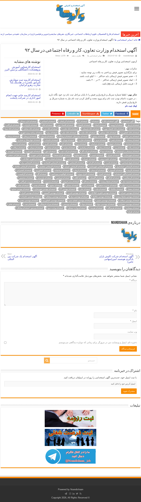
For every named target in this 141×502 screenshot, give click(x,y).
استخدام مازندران (44, 178)
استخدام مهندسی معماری (129, 204)
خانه (136, 40)
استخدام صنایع (80, 155)
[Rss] (80, 494)
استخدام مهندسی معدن (29, 200)
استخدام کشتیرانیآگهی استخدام (127, 174)
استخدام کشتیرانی (24, 170)
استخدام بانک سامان (31, 129)
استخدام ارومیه (117, 125)
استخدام (95, 121)
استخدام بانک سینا (12, 129)
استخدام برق (52, 133)
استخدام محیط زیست (109, 182)
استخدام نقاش (14, 204)
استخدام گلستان (96, 178)
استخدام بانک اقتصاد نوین (114, 129)
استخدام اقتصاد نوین (65, 125)
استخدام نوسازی (132, 208)
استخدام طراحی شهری (40, 155)
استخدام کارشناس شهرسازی (100, 167)
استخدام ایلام (47, 125)
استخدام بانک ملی (69, 133)
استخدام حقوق (115, 144)
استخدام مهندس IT (67, 189)
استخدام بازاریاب (30, 125)
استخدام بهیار (114, 136)
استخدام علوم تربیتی (108, 159)
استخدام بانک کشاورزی (130, 133)
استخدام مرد (88, 185)
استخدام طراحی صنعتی (17, 155)
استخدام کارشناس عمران (74, 167)
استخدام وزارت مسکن (76, 208)
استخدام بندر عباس (131, 136)
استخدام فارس (72, 159)
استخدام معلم (23, 185)
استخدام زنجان (104, 148)
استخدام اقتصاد (84, 125)
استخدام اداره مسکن (28, 121)
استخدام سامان (53, 148)
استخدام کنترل (104, 174)
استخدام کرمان (80, 170)
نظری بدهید (76, 56)
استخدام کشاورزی (43, 170)
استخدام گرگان (113, 178)
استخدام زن (119, 148)
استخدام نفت (29, 204)
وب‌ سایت (132, 331)
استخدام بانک (134, 129)
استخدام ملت (100, 189)
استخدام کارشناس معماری (49, 167)
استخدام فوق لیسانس (130, 163)
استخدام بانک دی (50, 129)
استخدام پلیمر (116, 140)
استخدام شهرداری (33, 151)
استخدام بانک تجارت (70, 129)
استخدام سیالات (19, 148)
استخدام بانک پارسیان (91, 129)
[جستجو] (47, 360)
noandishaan (128, 56)
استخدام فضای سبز (54, 159)
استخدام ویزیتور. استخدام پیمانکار (30, 208)
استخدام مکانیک (117, 189)
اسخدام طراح (133, 212)
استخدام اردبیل (133, 125)
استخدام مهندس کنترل (30, 193)
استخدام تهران (68, 140)
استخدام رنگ (134, 148)
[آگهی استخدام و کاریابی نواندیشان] (70, 13)
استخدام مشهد (55, 185)
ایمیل (133, 321)
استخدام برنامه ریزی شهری (31, 133)
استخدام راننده (19, 144)
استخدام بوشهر (98, 136)
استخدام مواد (87, 204)
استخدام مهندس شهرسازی (44, 189)
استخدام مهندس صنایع (20, 189)
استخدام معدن (39, 185)
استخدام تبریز (101, 140)
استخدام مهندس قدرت (76, 193)
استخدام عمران (89, 159)
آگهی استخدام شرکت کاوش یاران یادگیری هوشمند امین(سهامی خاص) (116, 258)
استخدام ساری (69, 148)
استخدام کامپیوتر (115, 170)
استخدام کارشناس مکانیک (25, 167)
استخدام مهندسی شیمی (105, 200)
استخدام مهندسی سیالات (129, 200)
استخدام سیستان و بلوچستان (127, 151)
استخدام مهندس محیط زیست (127, 197)
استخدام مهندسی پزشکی (56, 197)
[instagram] (70, 494)
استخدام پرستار (30, 136)
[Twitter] (77, 494)
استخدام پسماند (133, 140)
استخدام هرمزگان (114, 208)
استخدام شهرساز (14, 151)
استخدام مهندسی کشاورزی (53, 200)
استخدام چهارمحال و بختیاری (29, 140)
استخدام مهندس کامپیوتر (53, 193)
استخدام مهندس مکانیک (102, 197)
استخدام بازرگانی (12, 125)
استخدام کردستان (98, 170)
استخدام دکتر (66, 144)
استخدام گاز (41, 174)
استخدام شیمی (97, 155)
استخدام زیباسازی (87, 148)
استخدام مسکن (72, 185)
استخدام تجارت (85, 140)
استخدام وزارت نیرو (55, 208)
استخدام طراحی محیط (130, 159)
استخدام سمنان (36, 148)
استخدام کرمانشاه (62, 170)
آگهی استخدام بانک (110, 121)
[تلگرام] (65, 494)
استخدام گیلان (79, 178)
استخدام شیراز (113, 155)
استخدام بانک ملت (88, 133)
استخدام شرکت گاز (89, 151)
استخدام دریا (81, 144)
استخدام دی (35, 144)
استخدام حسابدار (132, 144)
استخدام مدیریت (51, 182)
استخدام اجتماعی (48, 121)
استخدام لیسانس (62, 178)
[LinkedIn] (73, 494)
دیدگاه (133, 280)
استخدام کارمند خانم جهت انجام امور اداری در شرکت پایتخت (23, 96)
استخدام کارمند (133, 170)
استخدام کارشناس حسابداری (128, 167)
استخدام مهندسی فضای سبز (80, 200)
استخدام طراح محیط (62, 155)
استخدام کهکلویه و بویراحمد (62, 174)
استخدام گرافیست (25, 174)
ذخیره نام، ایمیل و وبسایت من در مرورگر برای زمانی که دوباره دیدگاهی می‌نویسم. (97, 342)
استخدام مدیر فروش (71, 182)
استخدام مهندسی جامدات (31, 197)
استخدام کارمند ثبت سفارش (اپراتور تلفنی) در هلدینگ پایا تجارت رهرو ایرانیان (24, 82)
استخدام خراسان (97, 144)
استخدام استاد (100, 125)
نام (135, 310)
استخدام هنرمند (96, 208)
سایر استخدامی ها (123, 40)
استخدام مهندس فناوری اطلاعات (103, 193)
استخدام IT (82, 121)
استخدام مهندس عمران (130, 193)
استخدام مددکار (90, 182)
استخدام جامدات (51, 140)
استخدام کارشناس (77, 163)
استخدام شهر (50, 151)
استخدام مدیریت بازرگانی (30, 182)
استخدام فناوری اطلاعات (32, 159)
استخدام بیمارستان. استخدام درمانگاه (72, 136)
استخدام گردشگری (131, 178)
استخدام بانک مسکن (108, 133)
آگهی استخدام (128, 121)
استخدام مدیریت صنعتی (107, 185)
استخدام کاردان (95, 163)
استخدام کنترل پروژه (86, 174)
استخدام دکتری (50, 144)
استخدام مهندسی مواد (105, 204)
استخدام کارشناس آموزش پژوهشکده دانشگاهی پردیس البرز (22, 68)
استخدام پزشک (13, 136)
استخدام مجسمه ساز (131, 182)
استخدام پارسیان (47, 136)
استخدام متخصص (26, 178)
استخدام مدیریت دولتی (130, 185)
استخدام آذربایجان (67, 121)
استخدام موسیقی (70, 204)
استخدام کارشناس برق (30, 163)
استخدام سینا (106, 151)
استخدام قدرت (111, 163)
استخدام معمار (133, 189)
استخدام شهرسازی (131, 155)
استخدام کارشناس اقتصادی (54, 163)
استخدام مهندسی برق (79, 197)
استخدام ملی (85, 189)
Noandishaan (76, 489)
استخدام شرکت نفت (68, 151)
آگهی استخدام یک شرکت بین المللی (22, 256)
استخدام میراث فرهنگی (49, 204)
